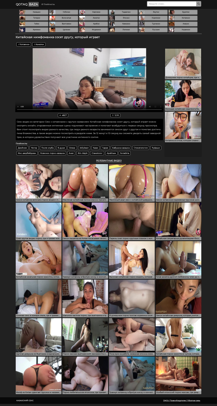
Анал (71, 153)
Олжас (72, 148)
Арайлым (111, 153)
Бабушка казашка (121, 148)
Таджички (126, 12)
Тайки (36, 24)
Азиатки (96, 18)
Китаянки (186, 18)
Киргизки (96, 12)
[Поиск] (198, 4)
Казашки (36, 12)
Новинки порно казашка (52, 153)
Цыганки (66, 30)
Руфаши (156, 148)
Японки (126, 18)
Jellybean (84, 148)
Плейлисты (49, 4)
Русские (156, 30)
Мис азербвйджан (27, 153)
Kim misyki (82, 153)
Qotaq (27, 4)
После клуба (47, 148)
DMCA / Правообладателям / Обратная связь (181, 401)
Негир (34, 148)
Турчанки (156, 24)
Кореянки (156, 18)
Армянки (36, 30)
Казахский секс (25, 400)
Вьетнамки (66, 24)
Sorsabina (124, 153)
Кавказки (126, 24)
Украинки (186, 30)
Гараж (105, 148)
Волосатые (66, 18)
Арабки (96, 24)
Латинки (126, 30)
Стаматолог (97, 153)
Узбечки (66, 12)
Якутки (156, 12)
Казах (95, 148)
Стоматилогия (141, 148)
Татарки (36, 18)
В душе (61, 148)
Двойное (22, 148)
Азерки (186, 24)
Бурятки (185, 12)
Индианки (96, 30)
